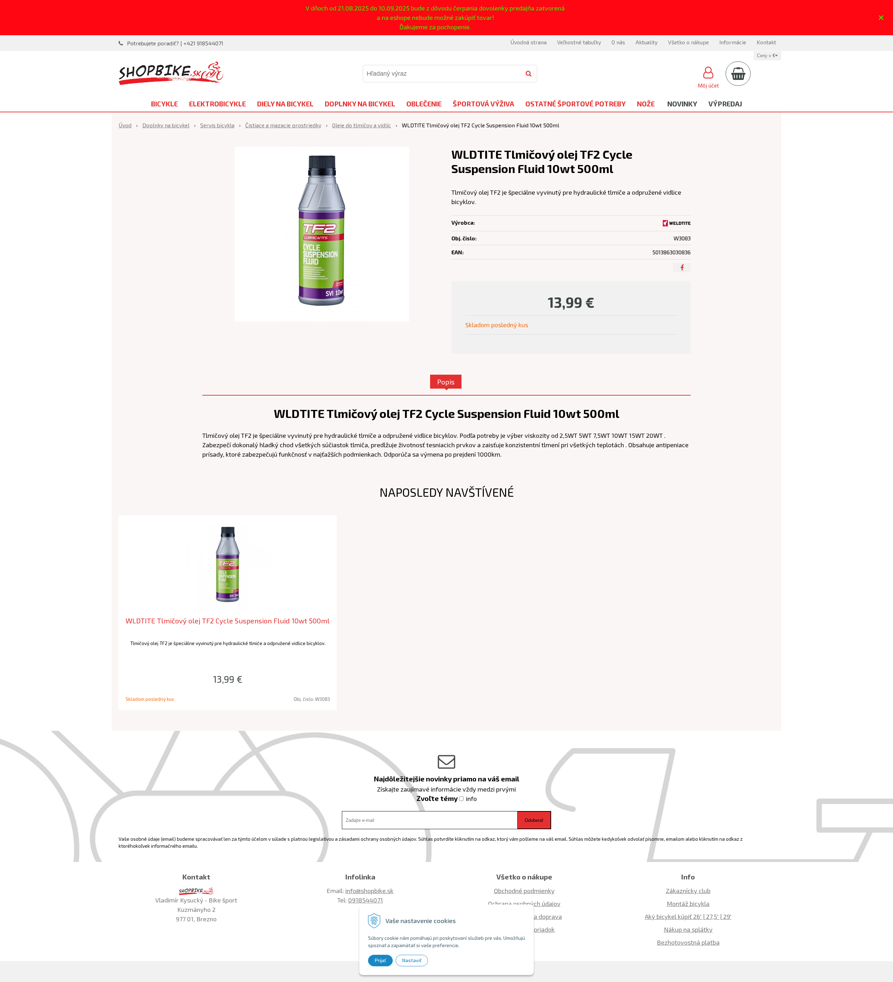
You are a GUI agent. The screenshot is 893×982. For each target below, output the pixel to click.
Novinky (682, 103)
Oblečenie (424, 103)
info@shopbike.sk (369, 890)
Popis (446, 381)
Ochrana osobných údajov (524, 903)
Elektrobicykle (217, 103)
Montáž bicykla (688, 903)
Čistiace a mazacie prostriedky (283, 125)
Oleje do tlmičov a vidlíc (361, 125)
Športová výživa (483, 103)
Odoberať (534, 820)
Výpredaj (725, 103)
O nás (618, 42)
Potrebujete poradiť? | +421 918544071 (175, 43)
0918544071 (365, 900)
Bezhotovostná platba (688, 942)
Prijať (380, 960)
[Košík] (738, 73)
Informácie (732, 42)
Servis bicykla (217, 125)
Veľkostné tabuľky (579, 42)
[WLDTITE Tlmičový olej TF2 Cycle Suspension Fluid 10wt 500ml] (322, 234)
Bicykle (164, 103)
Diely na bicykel (285, 103)
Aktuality (647, 42)
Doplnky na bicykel (360, 103)
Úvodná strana (528, 42)
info (471, 798)
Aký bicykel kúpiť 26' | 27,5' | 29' (688, 916)
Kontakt (766, 42)
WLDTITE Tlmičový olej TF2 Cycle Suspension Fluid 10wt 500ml (228, 620)
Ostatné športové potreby (575, 103)
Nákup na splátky (688, 929)
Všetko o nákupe (688, 42)
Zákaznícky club (688, 890)
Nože (646, 103)
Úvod (125, 125)
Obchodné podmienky (524, 890)
